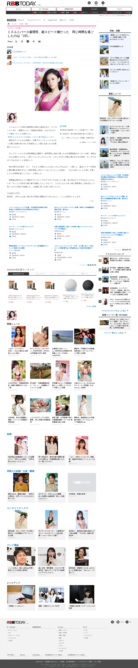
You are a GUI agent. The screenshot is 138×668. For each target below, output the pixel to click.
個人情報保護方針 (71, 661)
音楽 (75, 12)
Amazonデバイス (18, 274)
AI (44, 20)
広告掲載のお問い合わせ (51, 661)
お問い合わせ (39, 661)
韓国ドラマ (63, 20)
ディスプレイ (62, 273)
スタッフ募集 (97, 661)
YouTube (96, 5)
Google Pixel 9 (52, 20)
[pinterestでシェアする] (33, 41)
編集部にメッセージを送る (89, 142)
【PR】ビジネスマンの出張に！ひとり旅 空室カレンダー (30, 137)
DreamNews (36, 655)
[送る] (27, 41)
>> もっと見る (91, 306)
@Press (22, 655)
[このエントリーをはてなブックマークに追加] (39, 41)
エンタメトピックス (17, 508)
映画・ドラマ (38, 12)
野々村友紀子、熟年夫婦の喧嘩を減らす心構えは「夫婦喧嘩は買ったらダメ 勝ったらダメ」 (91, 134)
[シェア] (22, 41)
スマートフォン (12, 630)
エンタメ (94, 9)
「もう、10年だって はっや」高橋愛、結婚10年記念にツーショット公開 (84, 138)
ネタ (9, 633)
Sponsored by (83, 265)
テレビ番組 (13, 545)
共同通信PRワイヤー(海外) (76, 655)
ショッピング (116, 12)
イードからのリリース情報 (85, 661)
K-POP (72, 20)
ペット (86, 633)
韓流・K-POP (52, 12)
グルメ (86, 630)
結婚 (64, 126)
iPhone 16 (21, 20)
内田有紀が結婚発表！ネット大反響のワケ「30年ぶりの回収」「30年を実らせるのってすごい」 (92, 130)
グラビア (95, 12)
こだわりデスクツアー (34, 20)
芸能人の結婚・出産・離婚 (20, 471)
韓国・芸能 (65, 12)
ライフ (119, 9)
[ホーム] (8, 24)
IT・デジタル (43, 9)
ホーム (18, 9)
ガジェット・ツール (14, 635)
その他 (128, 12)
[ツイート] (16, 41)
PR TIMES (10, 655)
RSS (103, 5)
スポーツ (84, 12)
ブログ (105, 12)
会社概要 (62, 661)
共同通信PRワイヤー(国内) (53, 655)
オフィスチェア (40, 273)
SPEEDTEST (69, 9)
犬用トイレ (84, 273)
